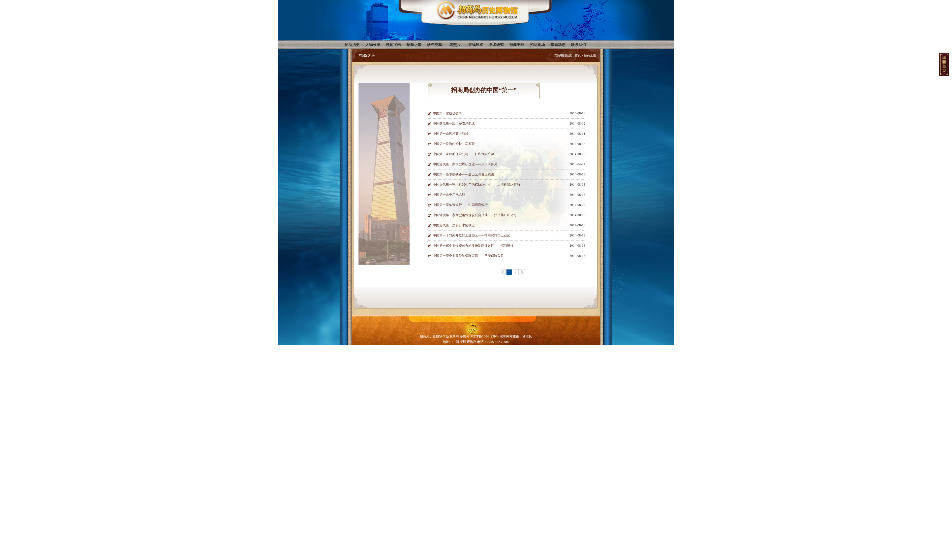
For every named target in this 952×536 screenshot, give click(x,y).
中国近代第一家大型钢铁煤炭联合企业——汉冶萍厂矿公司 (475, 215)
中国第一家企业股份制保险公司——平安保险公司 (468, 256)
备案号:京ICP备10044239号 (480, 336)
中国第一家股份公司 (447, 113)
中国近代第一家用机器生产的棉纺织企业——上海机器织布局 (476, 184)
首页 (578, 55)
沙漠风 (527, 336)
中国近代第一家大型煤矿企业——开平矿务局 (465, 164)
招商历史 (352, 45)
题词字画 (393, 45)
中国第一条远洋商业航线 (450, 133)
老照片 (455, 45)
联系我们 (578, 45)
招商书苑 (516, 45)
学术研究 (496, 45)
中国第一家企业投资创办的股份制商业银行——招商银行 (473, 245)
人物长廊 (372, 45)
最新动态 (558, 45)
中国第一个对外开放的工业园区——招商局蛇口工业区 (471, 235)
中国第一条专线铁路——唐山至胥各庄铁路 (463, 174)
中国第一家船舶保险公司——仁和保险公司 (463, 154)
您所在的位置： (564, 55)
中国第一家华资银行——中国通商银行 (460, 205)
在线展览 (475, 45)
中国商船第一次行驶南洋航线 (454, 123)
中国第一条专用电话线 (449, 195)
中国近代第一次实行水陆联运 (454, 225)
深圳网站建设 (509, 336)
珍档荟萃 (434, 45)
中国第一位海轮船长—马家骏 (454, 144)
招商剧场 (537, 45)
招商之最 (414, 45)
